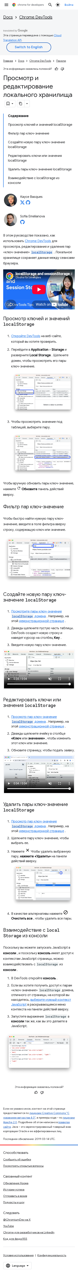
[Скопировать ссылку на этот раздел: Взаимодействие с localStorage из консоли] (52, 936)
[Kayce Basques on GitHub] (28, 203)
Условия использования (18, 1255)
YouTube (8, 1226)
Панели (61, 61)
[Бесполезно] (62, 69)
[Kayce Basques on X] (22, 203)
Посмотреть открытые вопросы (23, 1166)
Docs (8, 17)
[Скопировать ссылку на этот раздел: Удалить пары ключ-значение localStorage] (38, 810)
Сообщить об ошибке (17, 1159)
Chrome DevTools (35, 17)
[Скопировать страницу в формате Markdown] (20, 103)
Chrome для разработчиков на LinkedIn (28, 1232)
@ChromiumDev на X (17, 1219)
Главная (8, 61)
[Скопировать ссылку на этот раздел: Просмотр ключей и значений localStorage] (38, 324)
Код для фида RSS (15, 1239)
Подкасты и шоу (13, 1202)
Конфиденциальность (51, 1255)
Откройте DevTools (25, 336)
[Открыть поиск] (50, 4)
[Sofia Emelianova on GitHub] (22, 223)
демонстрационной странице (41, 621)
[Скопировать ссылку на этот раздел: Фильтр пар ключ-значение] (68, 507)
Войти (69, 5)
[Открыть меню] (6, 5)
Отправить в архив (15, 1196)
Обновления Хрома (15, 1183)
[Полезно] (56, 69)
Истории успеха (13, 1189)
